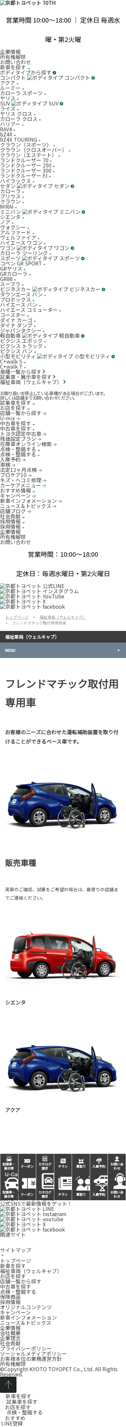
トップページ (15, 1260)
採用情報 (10, 1302)
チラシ (63, 1194)
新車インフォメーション (28, 1317)
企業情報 (10, 51)
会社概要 (10, 1333)
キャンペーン (15, 1312)
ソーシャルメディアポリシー (33, 1353)
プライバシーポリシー (26, 1348)
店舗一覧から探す (20, 1281)
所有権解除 (13, 57)
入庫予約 (98, 1194)
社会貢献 (10, 1343)
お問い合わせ (15, 62)
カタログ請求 (44, 1194)
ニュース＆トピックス (25, 1322)
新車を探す (13, 1266)
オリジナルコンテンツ (26, 1307)
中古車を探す (15, 1286)
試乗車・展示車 (9, 1194)
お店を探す (13, 1276)
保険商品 (10, 1297)
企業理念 (10, 1338)
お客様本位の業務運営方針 (31, 1358)
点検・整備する (18, 1291)
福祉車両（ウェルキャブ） (32, 637)
